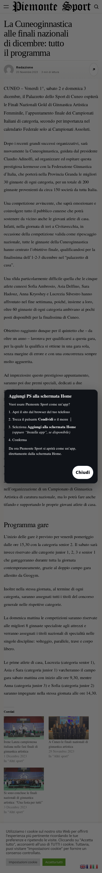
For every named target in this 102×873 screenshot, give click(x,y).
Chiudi (83, 472)
